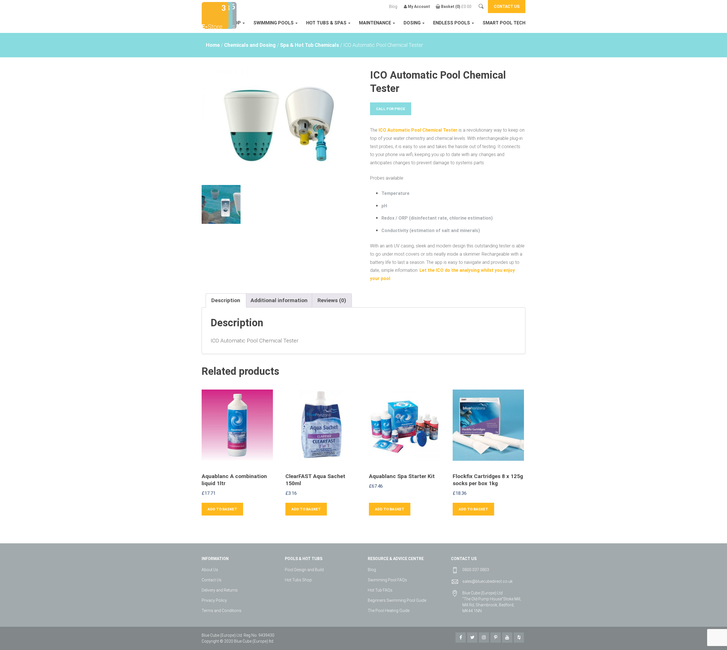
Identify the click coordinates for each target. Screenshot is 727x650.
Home (213, 45)
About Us (210, 569)
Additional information (279, 300)
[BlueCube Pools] (231, 15)
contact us (506, 6)
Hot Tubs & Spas (327, 23)
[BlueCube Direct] (215, 15)
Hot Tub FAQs (380, 590)
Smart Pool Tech (503, 23)
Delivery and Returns (220, 590)
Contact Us (212, 580)
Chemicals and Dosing (250, 45)
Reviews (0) (331, 300)
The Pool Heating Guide (389, 610)
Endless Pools (452, 23)
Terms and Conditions (221, 610)
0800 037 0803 (475, 569)
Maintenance (375, 23)
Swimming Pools (274, 23)
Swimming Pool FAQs (387, 580)
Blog (393, 6)
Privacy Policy (214, 600)
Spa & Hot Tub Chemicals (309, 45)
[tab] (226, 300)
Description (225, 300)
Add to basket (222, 509)
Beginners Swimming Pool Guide (397, 600)
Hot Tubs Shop (298, 580)
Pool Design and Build (304, 569)
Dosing (413, 23)
